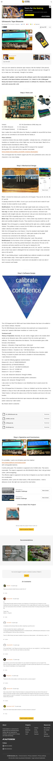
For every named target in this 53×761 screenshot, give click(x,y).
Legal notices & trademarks (38, 758)
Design (27, 732)
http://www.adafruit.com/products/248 (14, 462)
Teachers (36, 734)
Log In (26, 575)
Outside (36, 732)
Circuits (12, 24)
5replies (6, 683)
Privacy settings (42, 756)
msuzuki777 (6, 24)
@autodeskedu (8, 749)
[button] (1, 1)
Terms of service (23, 756)
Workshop (27, 730)
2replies (6, 639)
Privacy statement (32, 756)
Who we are (47, 736)
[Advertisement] (26, 11)
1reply (5, 593)
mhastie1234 (10, 645)
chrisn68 (9, 622)
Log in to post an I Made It (26, 529)
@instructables (8, 746)
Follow (11, 58)
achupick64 (9, 598)
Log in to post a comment (26, 718)
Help (45, 732)
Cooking (36, 728)
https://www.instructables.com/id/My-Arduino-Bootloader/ (20, 152)
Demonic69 (9, 688)
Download (46, 414)
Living (35, 730)
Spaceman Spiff (10, 706)
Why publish (47, 728)
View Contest (45, 490)
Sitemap (46, 734)
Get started (46, 730)
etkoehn (9, 585)
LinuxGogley (10, 659)
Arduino (18, 24)
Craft (26, 734)
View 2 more (45, 190)
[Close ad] (50, 6)
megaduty (9, 675)
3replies (6, 654)
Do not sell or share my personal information (20, 758)
